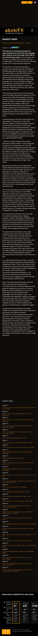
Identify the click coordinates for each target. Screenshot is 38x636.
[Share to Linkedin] (14, 47)
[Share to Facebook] (12, 47)
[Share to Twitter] (18, 47)
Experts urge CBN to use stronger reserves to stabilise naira (17, 540)
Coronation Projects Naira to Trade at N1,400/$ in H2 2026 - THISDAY (19, 524)
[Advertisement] (19, 14)
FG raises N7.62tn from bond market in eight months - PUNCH (17, 501)
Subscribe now (6, 631)
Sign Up (24, 2)
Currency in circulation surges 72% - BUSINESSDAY (14, 487)
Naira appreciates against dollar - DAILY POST (13, 458)
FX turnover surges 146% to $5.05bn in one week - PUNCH (16, 496)
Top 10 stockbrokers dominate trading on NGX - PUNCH (16, 491)
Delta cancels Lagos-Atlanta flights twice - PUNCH (14, 438)
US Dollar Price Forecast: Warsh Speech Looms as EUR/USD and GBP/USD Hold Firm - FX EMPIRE (17, 512)
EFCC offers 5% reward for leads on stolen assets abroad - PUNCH (18, 447)
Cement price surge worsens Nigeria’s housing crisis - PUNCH (17, 442)
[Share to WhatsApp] (16, 47)
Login (30, 2)
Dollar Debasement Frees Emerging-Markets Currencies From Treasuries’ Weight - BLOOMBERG (17, 570)
